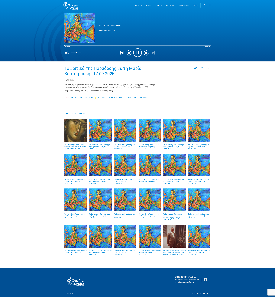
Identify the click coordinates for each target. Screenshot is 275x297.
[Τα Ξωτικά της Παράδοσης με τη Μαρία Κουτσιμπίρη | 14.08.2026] (75, 165)
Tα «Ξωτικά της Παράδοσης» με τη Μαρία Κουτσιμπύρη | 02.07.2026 (199, 252)
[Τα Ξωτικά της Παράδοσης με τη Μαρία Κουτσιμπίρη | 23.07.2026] (199, 199)
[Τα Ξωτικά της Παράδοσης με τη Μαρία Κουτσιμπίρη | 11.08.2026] (150, 165)
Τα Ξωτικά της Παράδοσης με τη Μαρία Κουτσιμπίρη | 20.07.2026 (124, 252)
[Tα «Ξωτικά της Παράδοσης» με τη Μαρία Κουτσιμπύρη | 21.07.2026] (100, 236)
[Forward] (146, 53)
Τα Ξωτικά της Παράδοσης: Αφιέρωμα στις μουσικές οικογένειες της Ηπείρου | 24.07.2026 (172, 217)
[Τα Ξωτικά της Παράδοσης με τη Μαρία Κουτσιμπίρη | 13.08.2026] (100, 165)
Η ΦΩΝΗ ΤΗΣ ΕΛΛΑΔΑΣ (116, 98)
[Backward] (129, 53)
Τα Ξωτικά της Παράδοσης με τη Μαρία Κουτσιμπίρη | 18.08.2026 (173, 146)
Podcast (158, 5)
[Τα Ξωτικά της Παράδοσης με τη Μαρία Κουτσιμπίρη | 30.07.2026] (75, 199)
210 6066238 (194, 280)
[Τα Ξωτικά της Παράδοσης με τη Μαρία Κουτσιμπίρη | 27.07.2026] (150, 199)
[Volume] (67, 53)
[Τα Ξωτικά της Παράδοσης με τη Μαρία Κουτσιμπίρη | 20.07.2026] (125, 236)
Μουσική (101, 98)
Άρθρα (148, 5)
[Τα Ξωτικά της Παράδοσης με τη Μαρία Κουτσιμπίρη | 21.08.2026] (100, 130)
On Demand (170, 5)
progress (68, 46)
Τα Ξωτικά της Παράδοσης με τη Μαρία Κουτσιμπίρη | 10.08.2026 (173, 181)
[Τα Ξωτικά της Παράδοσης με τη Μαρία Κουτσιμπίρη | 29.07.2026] (100, 199)
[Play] (137, 52)
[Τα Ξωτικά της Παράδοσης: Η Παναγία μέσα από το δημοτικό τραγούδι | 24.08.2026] (75, 130)
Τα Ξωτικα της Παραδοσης (82, 98)
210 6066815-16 (181, 280)
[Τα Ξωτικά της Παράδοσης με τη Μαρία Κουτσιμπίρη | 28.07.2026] (125, 199)
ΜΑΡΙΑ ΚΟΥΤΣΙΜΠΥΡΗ (137, 98)
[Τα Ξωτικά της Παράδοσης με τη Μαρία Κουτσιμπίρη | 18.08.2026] (174, 130)
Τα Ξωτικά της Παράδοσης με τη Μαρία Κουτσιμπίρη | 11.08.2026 (149, 181)
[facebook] (205, 280)
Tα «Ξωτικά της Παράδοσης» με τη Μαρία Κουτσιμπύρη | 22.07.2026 (75, 252)
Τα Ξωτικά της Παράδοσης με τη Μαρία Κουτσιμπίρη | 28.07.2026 (124, 216)
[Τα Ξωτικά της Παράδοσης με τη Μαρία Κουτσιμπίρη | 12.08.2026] (125, 165)
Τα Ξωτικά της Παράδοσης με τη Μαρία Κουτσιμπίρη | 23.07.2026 (198, 216)
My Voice (138, 5)
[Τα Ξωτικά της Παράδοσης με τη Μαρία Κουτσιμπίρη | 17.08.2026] (199, 130)
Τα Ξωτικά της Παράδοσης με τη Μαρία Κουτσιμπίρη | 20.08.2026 (124, 146)
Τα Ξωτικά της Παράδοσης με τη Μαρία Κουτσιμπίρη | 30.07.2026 (74, 216)
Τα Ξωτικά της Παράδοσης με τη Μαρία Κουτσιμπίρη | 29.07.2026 (99, 216)
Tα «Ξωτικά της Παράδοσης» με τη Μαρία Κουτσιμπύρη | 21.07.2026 (100, 252)
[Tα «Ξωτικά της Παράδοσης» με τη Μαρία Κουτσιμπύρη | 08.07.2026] (150, 236)
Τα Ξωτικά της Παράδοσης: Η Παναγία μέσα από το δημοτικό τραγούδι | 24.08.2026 (75, 146)
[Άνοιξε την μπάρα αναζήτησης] (205, 5)
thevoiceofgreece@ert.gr (184, 282)
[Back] (122, 53)
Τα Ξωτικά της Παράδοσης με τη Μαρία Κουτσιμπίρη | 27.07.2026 (149, 216)
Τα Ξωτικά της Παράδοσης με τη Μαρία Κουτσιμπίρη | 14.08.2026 (74, 181)
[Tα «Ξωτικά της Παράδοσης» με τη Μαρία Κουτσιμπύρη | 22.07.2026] (75, 236)
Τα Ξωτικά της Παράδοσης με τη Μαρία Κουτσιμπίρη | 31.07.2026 (198, 181)
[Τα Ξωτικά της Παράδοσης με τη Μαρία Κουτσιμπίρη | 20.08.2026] (125, 130)
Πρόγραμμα (184, 5)
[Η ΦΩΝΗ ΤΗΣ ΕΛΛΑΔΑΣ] (70, 5)
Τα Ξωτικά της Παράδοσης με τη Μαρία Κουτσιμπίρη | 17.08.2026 (198, 146)
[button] (210, 5)
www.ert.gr (70, 293)
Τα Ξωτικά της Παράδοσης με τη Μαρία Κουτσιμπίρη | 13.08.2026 (99, 181)
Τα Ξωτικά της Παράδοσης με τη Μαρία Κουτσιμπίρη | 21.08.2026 (99, 146)
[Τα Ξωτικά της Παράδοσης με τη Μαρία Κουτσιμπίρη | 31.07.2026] (199, 165)
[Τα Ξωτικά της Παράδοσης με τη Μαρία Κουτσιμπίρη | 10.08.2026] (174, 165)
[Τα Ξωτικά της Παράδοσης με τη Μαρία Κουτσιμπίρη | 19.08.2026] (150, 130)
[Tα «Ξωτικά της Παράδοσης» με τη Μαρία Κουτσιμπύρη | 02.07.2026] (199, 236)
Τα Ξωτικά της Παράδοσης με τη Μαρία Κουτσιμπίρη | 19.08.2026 (149, 146)
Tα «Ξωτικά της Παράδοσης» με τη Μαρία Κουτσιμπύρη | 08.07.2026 (150, 252)
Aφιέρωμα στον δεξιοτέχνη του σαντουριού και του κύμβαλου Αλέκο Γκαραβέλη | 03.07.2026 (174, 252)
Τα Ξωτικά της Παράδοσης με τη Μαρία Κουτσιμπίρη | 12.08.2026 (124, 181)
